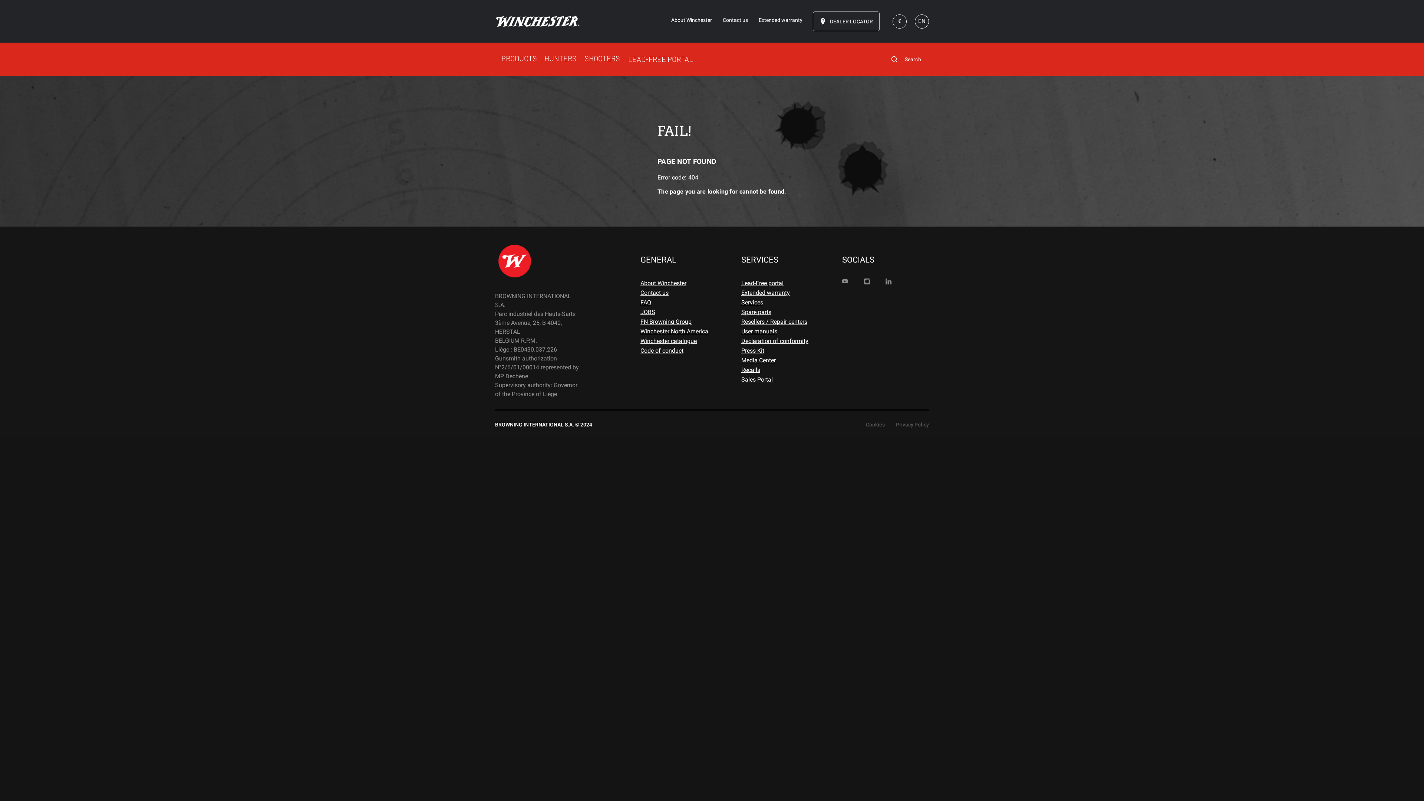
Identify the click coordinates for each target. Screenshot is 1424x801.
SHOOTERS (602, 58)
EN (922, 21)
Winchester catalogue (668, 341)
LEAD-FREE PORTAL (660, 59)
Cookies (875, 425)
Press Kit (752, 350)
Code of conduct (661, 350)
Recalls (750, 369)
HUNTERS (560, 58)
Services (752, 302)
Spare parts (756, 312)
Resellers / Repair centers (774, 321)
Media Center (758, 360)
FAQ (645, 302)
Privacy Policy (912, 425)
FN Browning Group (666, 321)
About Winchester (663, 283)
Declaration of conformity (774, 341)
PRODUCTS (519, 58)
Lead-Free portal (762, 283)
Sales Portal (757, 379)
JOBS (647, 312)
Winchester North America (674, 331)
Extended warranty (765, 292)
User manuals (759, 331)
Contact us (654, 292)
